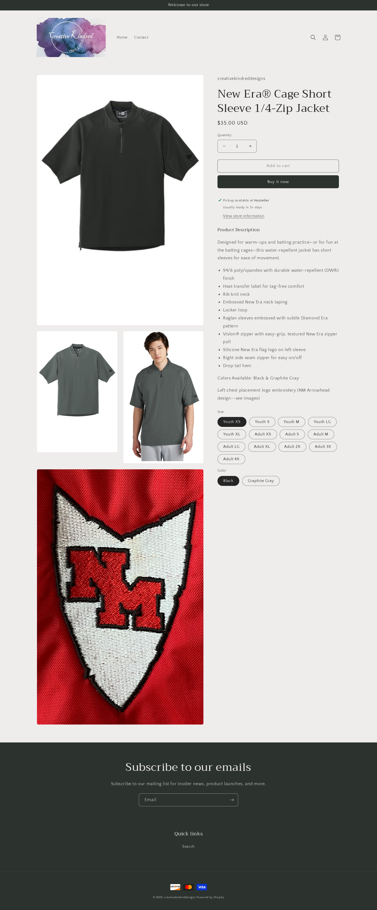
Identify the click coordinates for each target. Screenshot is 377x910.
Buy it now (278, 181)
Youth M (291, 422)
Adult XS (263, 434)
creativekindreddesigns (179, 897)
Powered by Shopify (210, 897)
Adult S (292, 434)
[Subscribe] (232, 799)
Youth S (262, 422)
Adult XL (262, 447)
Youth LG (322, 422)
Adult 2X (292, 447)
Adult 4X (231, 459)
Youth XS (232, 422)
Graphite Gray (261, 481)
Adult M (321, 434)
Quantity (224, 135)
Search (188, 846)
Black (228, 481)
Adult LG (231, 447)
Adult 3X (323, 447)
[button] (313, 37)
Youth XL (231, 434)
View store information (243, 216)
